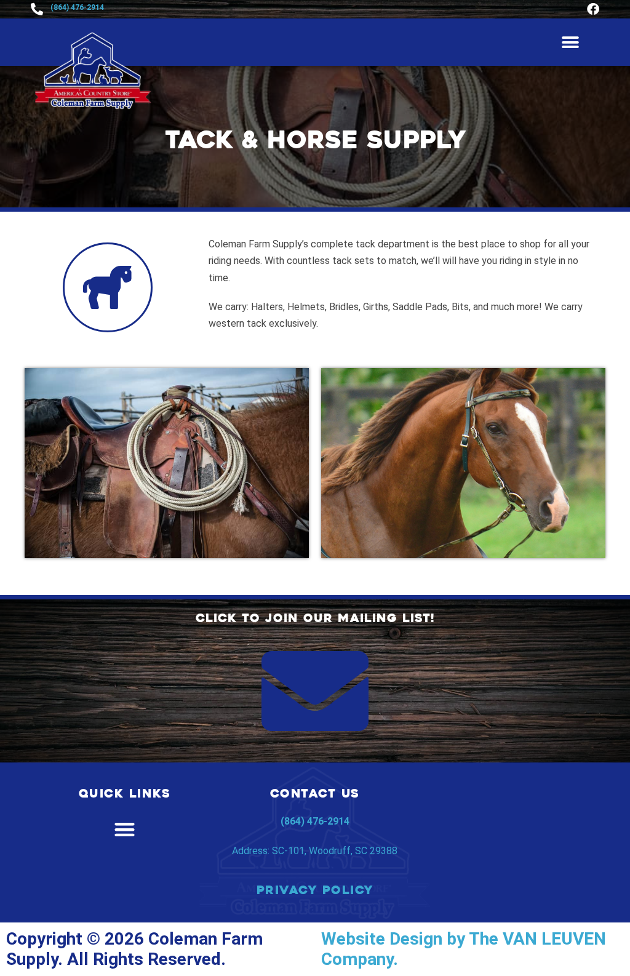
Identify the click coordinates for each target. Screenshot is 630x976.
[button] (570, 42)
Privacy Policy (315, 890)
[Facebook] (593, 9)
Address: (314, 851)
